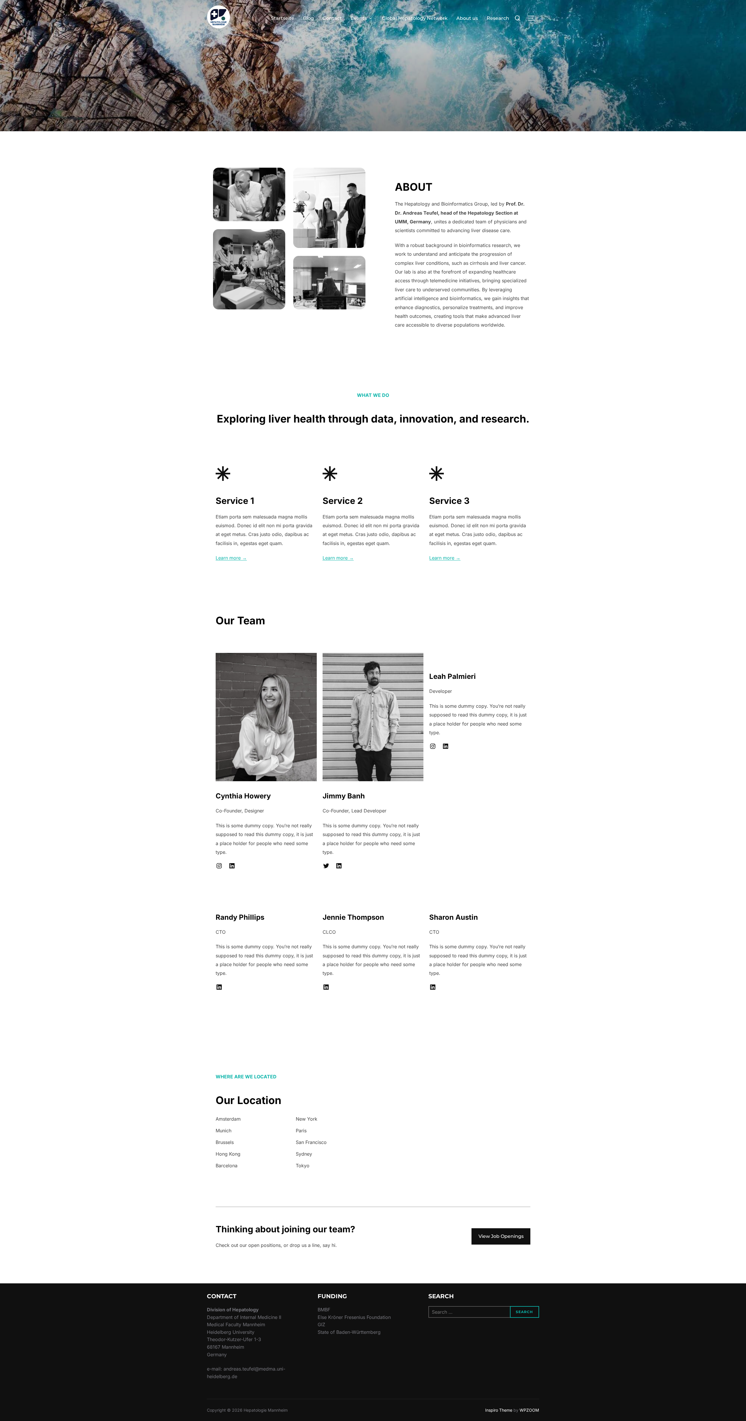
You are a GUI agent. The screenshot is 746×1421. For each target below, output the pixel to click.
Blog (308, 18)
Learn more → (231, 558)
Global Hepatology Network (415, 18)
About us (467, 18)
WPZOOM (529, 1410)
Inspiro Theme (498, 1410)
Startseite (282, 18)
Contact (332, 18)
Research (498, 18)
